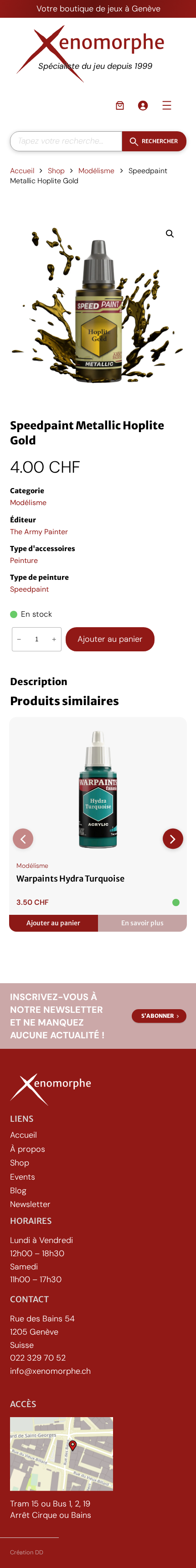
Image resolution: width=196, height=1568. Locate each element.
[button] (170, 234)
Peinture (24, 560)
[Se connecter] (142, 105)
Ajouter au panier (110, 639)
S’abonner (157, 1015)
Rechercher (159, 140)
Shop (56, 170)
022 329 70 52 (38, 1358)
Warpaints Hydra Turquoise (70, 879)
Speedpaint (29, 589)
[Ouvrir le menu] (167, 105)
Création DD (26, 1552)
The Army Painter (39, 531)
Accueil (22, 170)
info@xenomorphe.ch (50, 1371)
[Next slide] (173, 839)
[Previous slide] (23, 839)
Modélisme (96, 170)
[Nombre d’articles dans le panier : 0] (119, 105)
